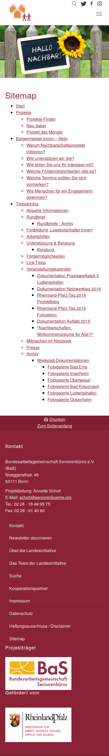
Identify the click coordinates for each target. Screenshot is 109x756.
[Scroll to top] (92, 739)
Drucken (57, 419)
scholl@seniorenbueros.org (45, 497)
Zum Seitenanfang (54, 426)
